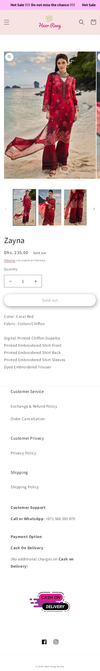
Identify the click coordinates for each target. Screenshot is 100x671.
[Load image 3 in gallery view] (75, 207)
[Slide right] (94, 209)
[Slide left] (6, 209)
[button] (7, 22)
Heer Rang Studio (54, 666)
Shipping (9, 260)
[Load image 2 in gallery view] (49, 207)
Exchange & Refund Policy (34, 406)
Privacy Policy (23, 452)
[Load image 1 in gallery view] (24, 207)
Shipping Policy (25, 486)
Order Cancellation (28, 418)
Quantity (10, 269)
